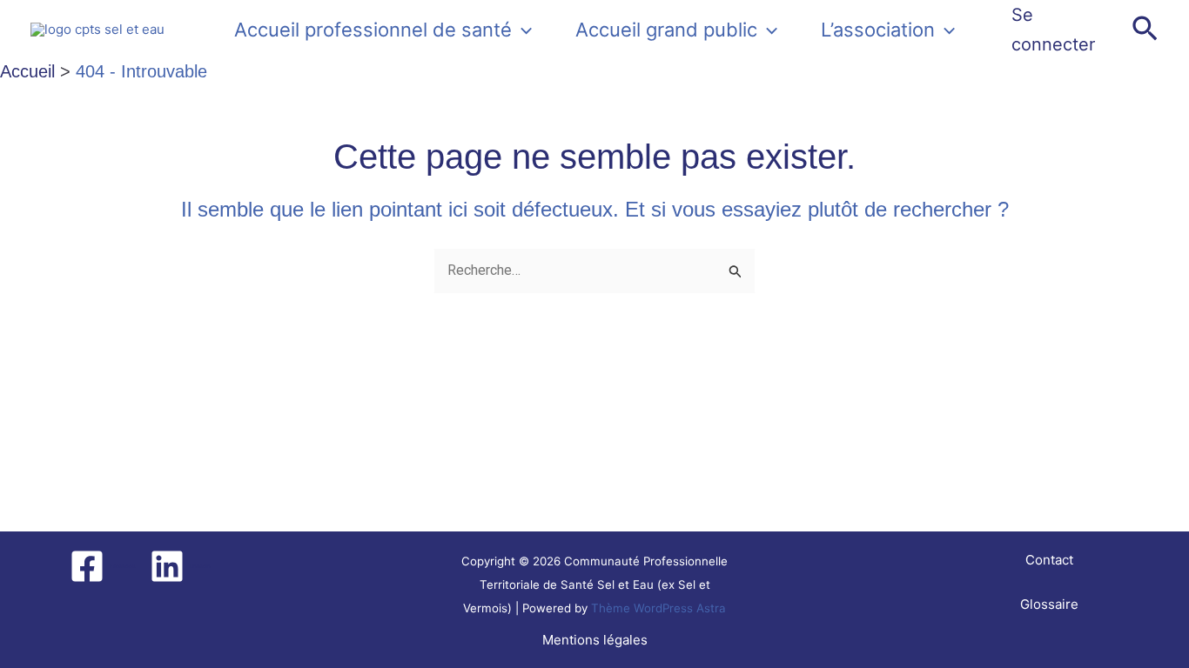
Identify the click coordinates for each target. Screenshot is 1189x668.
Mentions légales (595, 639)
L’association (878, 29)
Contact (1049, 559)
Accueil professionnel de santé (373, 29)
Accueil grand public (666, 29)
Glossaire (1049, 604)
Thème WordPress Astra (658, 608)
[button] (522, 30)
